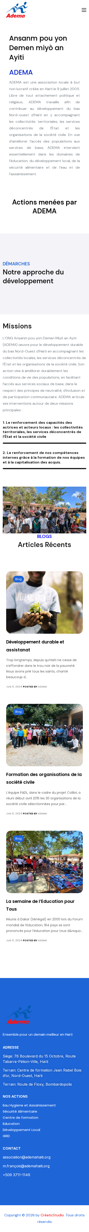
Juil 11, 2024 (14, 686)
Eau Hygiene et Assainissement (29, 1105)
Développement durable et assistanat (35, 646)
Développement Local (21, 1129)
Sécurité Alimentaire (20, 1111)
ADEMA (42, 686)
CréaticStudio (52, 1215)
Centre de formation (20, 1117)
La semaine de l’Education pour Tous (40, 905)
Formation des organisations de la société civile (44, 778)
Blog (18, 579)
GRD (6, 1135)
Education (11, 1123)
